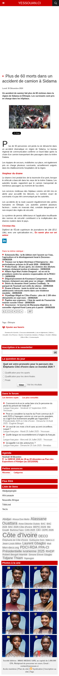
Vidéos (51, 332)
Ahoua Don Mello (21, 519)
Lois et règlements (42, 332)
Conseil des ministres (31, 335)
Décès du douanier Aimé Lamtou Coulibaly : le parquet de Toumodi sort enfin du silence (25, 284)
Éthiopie (11, 322)
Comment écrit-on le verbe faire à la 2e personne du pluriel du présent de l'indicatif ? (27, 404)
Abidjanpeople (9, 491)
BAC (43, 523)
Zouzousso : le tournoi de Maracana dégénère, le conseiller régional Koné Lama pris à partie (27, 306)
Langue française (11, 408)
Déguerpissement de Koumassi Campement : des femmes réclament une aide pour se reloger (27, 279)
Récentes (6, 473)
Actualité (5, 335)
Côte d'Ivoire (19, 535)
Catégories (18, 473)
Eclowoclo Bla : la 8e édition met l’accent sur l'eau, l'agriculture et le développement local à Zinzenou (27, 256)
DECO (43, 536)
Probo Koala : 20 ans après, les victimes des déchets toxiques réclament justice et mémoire (28, 268)
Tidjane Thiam (12, 558)
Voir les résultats (34, 384)
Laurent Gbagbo (34, 543)
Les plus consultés (30, 398)
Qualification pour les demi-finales (20, 376)
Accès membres (9, 669)
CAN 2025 (30, 530)
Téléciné (6, 504)
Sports (21, 335)
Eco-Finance (13, 335)
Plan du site (23, 669)
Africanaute (8, 495)
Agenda (6, 453)
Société (48, 335)
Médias (54, 335)
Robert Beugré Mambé (14, 554)
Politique (41, 335)
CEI (38, 529)
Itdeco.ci (50, 540)
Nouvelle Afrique (10, 500)
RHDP (50, 551)
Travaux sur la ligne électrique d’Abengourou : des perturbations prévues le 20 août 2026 (27, 263)
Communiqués (34, 337)
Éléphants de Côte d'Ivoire (15, 540)
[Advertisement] (27, 42)
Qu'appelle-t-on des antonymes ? (21, 443)
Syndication (38, 669)
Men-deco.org (10, 547)
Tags (32, 672)
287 (30, 311)
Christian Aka (8, 226)
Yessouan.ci (29, 3)
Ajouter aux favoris (15, 327)
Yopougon (29, 558)
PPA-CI (43, 547)
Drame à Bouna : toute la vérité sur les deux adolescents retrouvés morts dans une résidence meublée (25, 290)
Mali (49, 543)
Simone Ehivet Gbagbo (40, 554)
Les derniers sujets (10, 398)
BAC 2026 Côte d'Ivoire (20, 527)
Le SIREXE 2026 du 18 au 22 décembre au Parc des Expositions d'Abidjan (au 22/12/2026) (28, 460)
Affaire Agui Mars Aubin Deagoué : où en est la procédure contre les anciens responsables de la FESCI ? (28, 273)
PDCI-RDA (28, 547)
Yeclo (5, 509)
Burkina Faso (17, 530)
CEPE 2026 (48, 530)
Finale (7, 380)
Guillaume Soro (36, 540)
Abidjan (6, 519)
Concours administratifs (27, 332)
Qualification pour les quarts (17, 372)
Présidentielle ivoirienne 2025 (23, 551)
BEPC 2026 (39, 527)
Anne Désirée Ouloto (29, 523)
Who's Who (24, 337)
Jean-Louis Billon (11, 543)
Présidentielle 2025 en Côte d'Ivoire (19, 421)
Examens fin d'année (11, 332)
